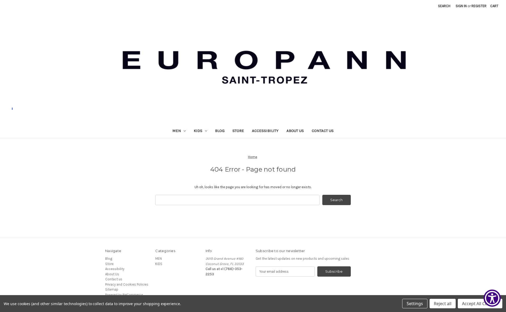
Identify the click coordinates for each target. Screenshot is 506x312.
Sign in (461, 6)
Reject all (442, 303)
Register (478, 6)
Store (238, 130)
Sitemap (111, 289)
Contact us (323, 130)
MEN (176, 130)
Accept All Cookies (480, 303)
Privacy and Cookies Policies (126, 284)
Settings (415, 303)
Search (444, 6)
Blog (220, 130)
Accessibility (265, 130)
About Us (295, 130)
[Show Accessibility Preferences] (492, 298)
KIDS (198, 130)
